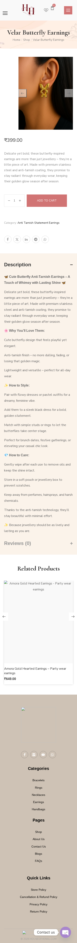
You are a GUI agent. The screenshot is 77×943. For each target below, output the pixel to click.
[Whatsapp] (52, 754)
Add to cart (47, 201)
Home (16, 40)
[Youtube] (43, 754)
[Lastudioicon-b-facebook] (24, 754)
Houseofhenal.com (43, 939)
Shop (26, 40)
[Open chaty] (65, 932)
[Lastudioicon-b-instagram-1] (33, 754)
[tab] (38, 265)
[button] (38, 631)
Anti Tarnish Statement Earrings (38, 223)
